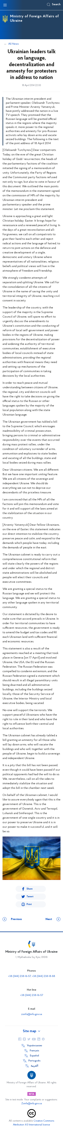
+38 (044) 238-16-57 (31, 995)
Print (29, 904)
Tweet (30, 896)
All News (13, 44)
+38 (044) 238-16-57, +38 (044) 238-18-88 (31, 976)
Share (30, 889)
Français (34, 1050)
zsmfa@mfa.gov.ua (31, 1014)
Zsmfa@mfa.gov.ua (31, 1103)
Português (34, 1060)
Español (34, 1055)
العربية (34, 1065)
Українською (34, 1045)
